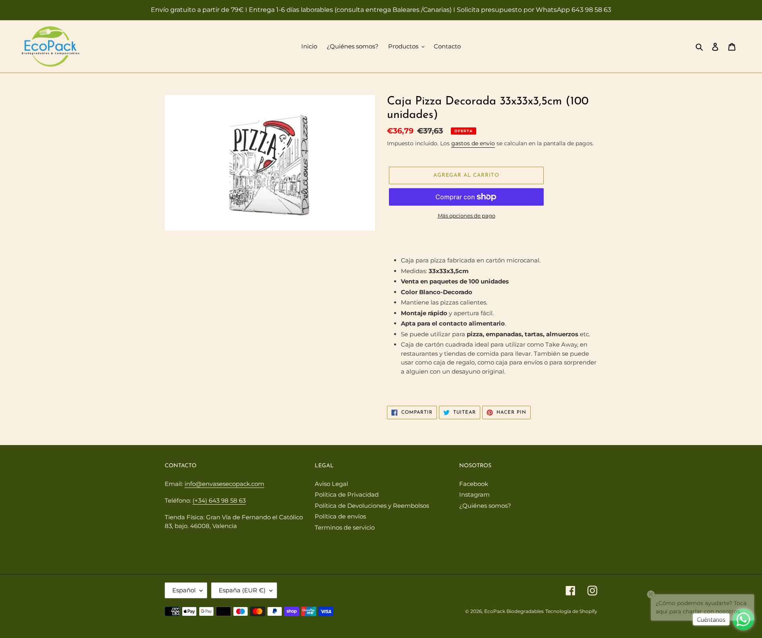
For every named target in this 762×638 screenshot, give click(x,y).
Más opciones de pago (466, 215)
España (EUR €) (242, 590)
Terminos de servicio (345, 527)
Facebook (473, 484)
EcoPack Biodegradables (514, 611)
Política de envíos (340, 516)
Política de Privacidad (347, 494)
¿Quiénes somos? (485, 505)
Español (184, 590)
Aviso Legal (331, 484)
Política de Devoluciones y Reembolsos (372, 505)
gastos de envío (473, 143)
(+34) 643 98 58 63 (219, 500)
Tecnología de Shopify (571, 611)
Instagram (474, 494)
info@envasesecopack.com (224, 484)
